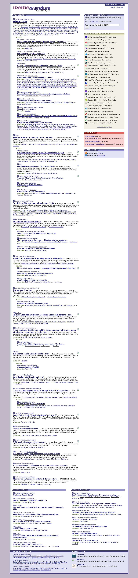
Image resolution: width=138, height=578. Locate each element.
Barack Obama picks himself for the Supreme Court (39, 66)
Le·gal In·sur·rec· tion (58, 86)
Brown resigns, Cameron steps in (29, 185)
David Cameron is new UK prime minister (33, 137)
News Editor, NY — (98, 77)
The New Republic (31, 60)
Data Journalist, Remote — (100, 57)
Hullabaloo (59, 213)
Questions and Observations (89, 505)
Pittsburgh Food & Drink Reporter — (103, 114)
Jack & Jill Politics (46, 337)
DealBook (75, 544)
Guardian (31, 30)
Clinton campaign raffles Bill (28, 367)
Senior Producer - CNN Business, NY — (101, 65)
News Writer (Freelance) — (101, 80)
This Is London (23, 150)
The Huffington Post (27, 32)
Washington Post (61, 27)
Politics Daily (29, 48)
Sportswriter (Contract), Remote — (100, 91)
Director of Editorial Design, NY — (102, 120)
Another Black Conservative (30, 263)
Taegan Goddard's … (45, 382)
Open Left (35, 382)
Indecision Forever (40, 250)
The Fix (30, 278)
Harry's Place (25, 472)
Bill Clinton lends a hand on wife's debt (31, 354)
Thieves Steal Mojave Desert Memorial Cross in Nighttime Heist (42, 315)
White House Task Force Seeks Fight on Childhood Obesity (94, 504)
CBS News (85, 502)
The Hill (44, 87)
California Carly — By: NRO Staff (84, 519)
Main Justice (33, 84)
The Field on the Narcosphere (57, 297)
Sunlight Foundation (41, 530)
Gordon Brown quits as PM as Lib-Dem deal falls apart (40, 153)
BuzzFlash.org (44, 212)
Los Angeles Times (43, 81)
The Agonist (54, 212)
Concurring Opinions (49, 59)
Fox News (18, 313)
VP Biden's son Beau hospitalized (84, 533)
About (112, 7)
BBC (16, 135)
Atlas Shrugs (47, 484)
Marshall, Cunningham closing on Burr (27, 544)
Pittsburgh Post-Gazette (61, 82)
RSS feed (100, 153)
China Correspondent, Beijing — (99, 40)
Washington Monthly (43, 124)
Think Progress (26, 210)
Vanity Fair (31, 144)
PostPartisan (24, 30)
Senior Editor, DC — (97, 94)
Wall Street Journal (61, 28)
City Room (40, 35)
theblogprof (52, 210)
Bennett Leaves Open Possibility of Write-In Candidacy (54, 268)
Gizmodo (31, 523)
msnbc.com (36, 28)
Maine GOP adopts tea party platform (31, 404)
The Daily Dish (72, 28)
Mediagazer (80, 559)
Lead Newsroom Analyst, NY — (100, 48)
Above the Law (31, 114)
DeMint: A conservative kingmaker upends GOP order (37, 258)
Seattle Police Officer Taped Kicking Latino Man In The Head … (40, 344)
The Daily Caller (68, 102)
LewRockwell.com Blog (56, 227)
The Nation (42, 242)
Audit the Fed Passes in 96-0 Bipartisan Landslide (36, 248)
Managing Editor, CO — (101, 100)
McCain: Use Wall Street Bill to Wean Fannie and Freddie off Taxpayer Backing (35, 536)
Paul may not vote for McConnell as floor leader (35, 273)
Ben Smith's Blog (32, 238)
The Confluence (37, 87)
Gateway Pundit (46, 86)
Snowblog (28, 159)
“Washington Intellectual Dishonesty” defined (34, 101)
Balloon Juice (46, 96)
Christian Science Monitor (33, 388)
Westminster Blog (44, 159)
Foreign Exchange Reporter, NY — (101, 37)
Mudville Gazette (43, 129)
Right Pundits (39, 322)
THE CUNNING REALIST (38, 227)
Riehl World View (54, 127)
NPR (25, 126)
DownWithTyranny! (39, 297)
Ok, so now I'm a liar (22, 290)
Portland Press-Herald (70, 397)
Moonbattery (107, 505)
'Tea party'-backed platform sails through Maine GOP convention (40, 390)
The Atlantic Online (34, 27)
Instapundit (70, 322)
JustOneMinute (73, 27)
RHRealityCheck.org (60, 33)
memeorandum (90, 136)
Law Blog (50, 84)
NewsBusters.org (26, 35)
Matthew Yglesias (61, 59)
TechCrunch (39, 523)
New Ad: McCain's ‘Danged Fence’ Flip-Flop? (30, 500)
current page (95, 21)
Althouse (16, 30)
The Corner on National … (37, 447)
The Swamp (86, 531)
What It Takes (20, 21)
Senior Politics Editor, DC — (100, 54)
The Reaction (55, 397)
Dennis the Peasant (51, 435)
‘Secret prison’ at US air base (25, 429)
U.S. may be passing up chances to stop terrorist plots (36, 454)
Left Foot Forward (56, 159)
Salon (34, 35)
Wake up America (35, 82)
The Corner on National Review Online (85, 517)
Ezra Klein (24, 27)
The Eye (30, 268)
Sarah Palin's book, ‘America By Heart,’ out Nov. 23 (35, 415)
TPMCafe (46, 30)
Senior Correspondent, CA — (99, 60)
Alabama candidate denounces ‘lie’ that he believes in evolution (40, 466)
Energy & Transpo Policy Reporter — (102, 71)
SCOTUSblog (42, 84)
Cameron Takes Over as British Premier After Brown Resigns (40, 178)
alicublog (28, 111)
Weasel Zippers (98, 514)
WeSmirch (80, 564)
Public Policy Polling (30, 542)
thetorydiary (66, 159)
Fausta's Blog (89, 497)
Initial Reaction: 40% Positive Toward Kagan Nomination (41, 42)
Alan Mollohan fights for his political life (32, 280)
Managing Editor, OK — (98, 51)
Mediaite (40, 180)
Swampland (38, 30)
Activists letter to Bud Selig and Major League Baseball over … (36, 514)
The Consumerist (18, 215)
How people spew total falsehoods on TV (32, 303)
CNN (26, 72)
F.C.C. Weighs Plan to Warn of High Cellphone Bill (32, 521)
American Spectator (35, 72)
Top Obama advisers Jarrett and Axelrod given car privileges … (95, 495)
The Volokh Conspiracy (48, 27)
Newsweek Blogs (42, 210)
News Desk (16, 35)
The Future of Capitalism (66, 263)
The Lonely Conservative (34, 213)
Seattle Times (33, 337)
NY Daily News (26, 86)
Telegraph (25, 161)
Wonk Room (35, 126)
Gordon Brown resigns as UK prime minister (36, 166)
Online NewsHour (53, 87)
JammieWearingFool (19, 212)
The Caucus (48, 35)
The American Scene (31, 96)
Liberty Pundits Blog (56, 30)
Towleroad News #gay (113, 535)
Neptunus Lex (35, 127)
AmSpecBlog (72, 126)
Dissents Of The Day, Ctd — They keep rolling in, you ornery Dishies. (43, 94)
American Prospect (35, 51)
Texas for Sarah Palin (28, 422)
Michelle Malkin (90, 507)
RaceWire (56, 346)
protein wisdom (117, 505)
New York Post (38, 107)
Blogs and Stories (39, 32)
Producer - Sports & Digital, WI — (102, 43)
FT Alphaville (53, 161)
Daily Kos (30, 215)
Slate (56, 35)
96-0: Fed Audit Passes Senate (27, 222)
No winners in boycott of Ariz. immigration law (89, 526)
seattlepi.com (45, 346)
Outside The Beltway (23, 127)
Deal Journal (84, 542)
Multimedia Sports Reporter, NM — (102, 117)
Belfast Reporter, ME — (96, 46)
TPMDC (76, 382)
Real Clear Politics (40, 275)
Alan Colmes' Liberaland (32, 346)
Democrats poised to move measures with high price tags (93, 512)
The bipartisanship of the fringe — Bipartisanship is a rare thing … (42, 240)
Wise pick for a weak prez (26, 109)
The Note (60, 32)
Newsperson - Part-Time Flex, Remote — (101, 97)
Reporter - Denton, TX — (101, 86)
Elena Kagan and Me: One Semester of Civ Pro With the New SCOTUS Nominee (47, 116)
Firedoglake (27, 28)
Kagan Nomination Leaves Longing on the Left (34, 77)
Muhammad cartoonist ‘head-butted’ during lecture (35, 479)
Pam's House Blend (38, 397)
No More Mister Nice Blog (62, 84)
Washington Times (56, 124)
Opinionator (58, 102)
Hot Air (23, 447)
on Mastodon (101, 155)
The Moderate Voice (19, 33)
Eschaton (19, 384)
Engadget (49, 523)
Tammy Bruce (61, 322)
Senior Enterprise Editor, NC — (101, 123)
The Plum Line (28, 375)
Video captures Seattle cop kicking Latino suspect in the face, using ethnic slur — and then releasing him (44, 331)
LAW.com (53, 81)
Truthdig (71, 144)
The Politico (71, 33)
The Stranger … (69, 305)
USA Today (20, 87)
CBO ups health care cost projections (29, 442)
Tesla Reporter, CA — (95, 88)
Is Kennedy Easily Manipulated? (31, 54)
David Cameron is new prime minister (31, 191)
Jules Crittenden (51, 32)
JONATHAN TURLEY (57, 72)
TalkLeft (44, 72)
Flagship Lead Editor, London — (100, 103)
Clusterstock (28, 195)
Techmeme (80, 554)
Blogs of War (64, 127)
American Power (22, 89)
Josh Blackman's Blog (71, 32)
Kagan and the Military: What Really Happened (34, 122)
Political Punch (48, 33)
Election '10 (42, 161)
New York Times (29, 19)
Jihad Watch (25, 484)
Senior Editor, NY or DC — (99, 106)
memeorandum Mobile (92, 141)
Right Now (63, 242)
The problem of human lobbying (25, 528)
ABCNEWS (39, 33)
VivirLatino (24, 337)
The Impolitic (55, 546)
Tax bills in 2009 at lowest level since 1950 (33, 203)
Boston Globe (61, 81)
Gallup (32, 39)
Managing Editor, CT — (100, 111)
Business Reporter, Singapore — (103, 83)
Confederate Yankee (50, 322)
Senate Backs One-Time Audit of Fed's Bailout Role (36, 233)
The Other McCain (54, 144)
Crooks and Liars (30, 328)
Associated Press (68, 30)
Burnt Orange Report (64, 212)
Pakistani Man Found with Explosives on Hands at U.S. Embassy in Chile (38, 508)
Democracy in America (48, 28)
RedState (66, 124)
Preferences (119, 7)
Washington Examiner (88, 524)
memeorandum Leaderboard (94, 144)
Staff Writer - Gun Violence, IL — (101, 63)
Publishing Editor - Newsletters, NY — (103, 74)
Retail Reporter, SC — (99, 108)
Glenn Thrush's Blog (49, 213)
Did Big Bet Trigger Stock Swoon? (85, 540)
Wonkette (28, 87)
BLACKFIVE (28, 323)
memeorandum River (92, 139)
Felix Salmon (103, 542)
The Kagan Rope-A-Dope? (23, 495)
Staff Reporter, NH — (98, 68)
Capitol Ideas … (26, 382)
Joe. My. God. (41, 407)
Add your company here (104, 127)
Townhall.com (31, 33)
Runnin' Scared (52, 173)
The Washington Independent (37, 246)
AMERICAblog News (66, 87)
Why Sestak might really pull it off (28, 377)
